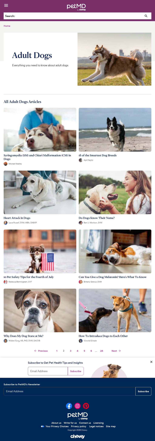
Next (114, 350)
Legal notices (96, 426)
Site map (111, 426)
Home (7, 25)
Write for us (70, 422)
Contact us (85, 422)
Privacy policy (78, 426)
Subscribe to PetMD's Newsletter (22, 384)
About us (56, 422)
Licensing (98, 422)
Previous (43, 350)
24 (101, 350)
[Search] (146, 16)
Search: (10, 16)
